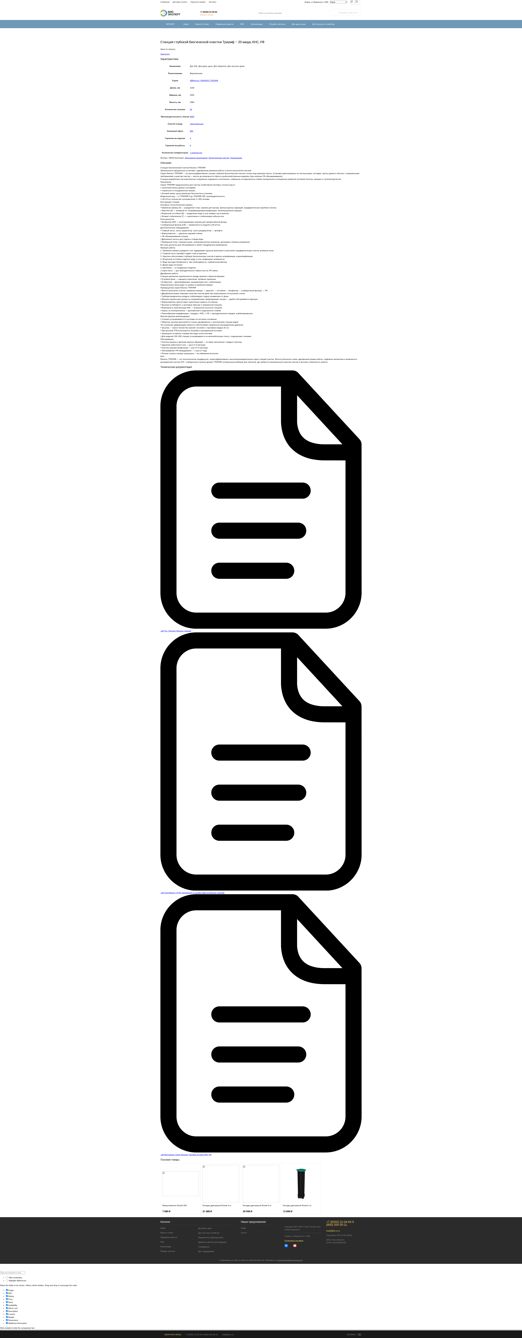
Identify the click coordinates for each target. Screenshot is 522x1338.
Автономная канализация (196, 158)
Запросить (165, 54)
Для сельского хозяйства (323, 24)
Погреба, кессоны (277, 24)
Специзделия (203, 1247)
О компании (165, 2)
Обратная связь (172, 1335)
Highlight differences (17, 1280)
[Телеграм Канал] (290, 1245)
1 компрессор (196, 153)
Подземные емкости (224, 24)
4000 (192, 117)
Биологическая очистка (219, 158)
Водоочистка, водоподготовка (210, 1237)
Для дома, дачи (299, 24)
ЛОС (242, 24)
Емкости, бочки (202, 24)
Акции (186, 24)
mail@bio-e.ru (333, 1231)
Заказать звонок (206, 15)
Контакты (212, 2)
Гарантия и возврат (198, 2)
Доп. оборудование (206, 1251)
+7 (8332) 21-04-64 (208, 12)
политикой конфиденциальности (290, 1260)
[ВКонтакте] (286, 1245)
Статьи (244, 1233)
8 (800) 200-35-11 (340, 1223)
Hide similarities (15, 1277)
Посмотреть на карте (294, 1240)
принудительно (196, 124)
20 (191, 109)
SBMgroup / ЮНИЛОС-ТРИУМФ (204, 80)
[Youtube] (294, 1245)
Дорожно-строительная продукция (212, 1242)
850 (191, 131)
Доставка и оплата (180, 2)
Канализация (257, 24)
